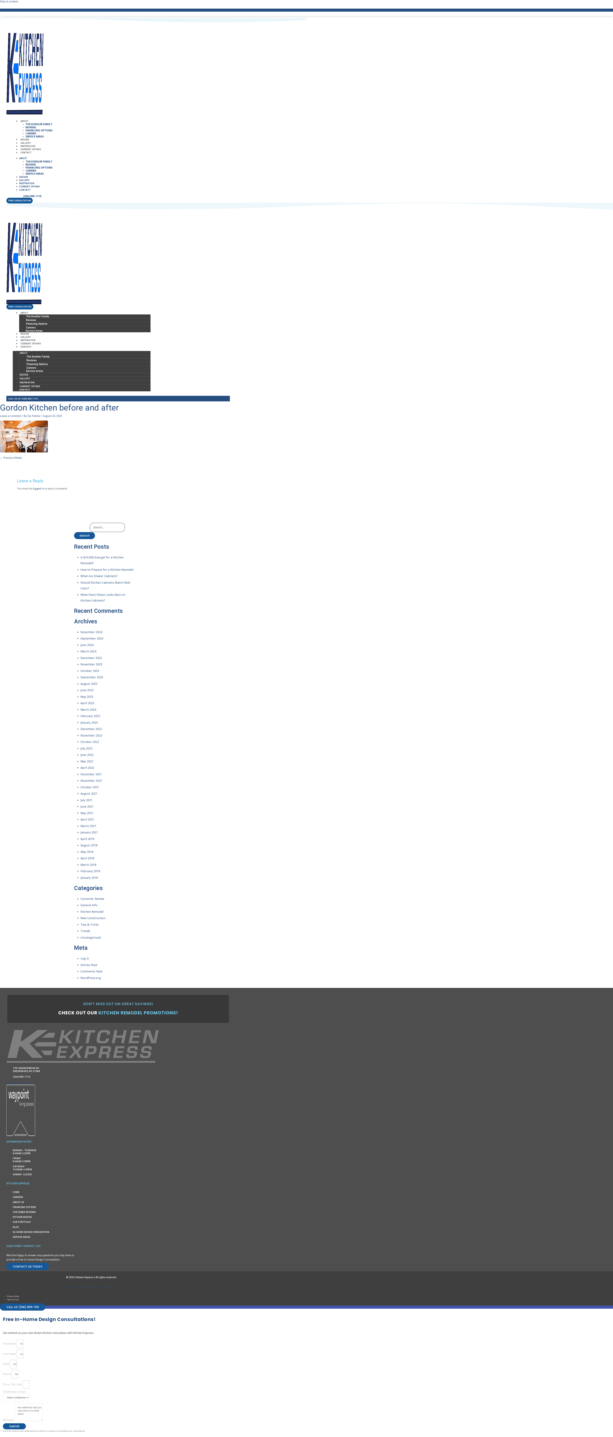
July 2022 (86, 748)
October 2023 (89, 671)
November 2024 (91, 632)
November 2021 (91, 780)
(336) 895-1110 (32, 196)
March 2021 (88, 826)
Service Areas (35, 136)
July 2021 (86, 800)
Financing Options (39, 130)
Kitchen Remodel (92, 912)
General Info (88, 905)
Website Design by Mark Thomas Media (91, 1286)
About (24, 121)
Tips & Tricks (89, 924)
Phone (7, 1374)
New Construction (92, 918)
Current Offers (29, 186)
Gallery (24, 180)
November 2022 (91, 735)
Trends (85, 931)
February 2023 (90, 716)
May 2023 (86, 697)
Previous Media (11, 457)
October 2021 (89, 787)
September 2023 (91, 677)
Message (8, 1420)
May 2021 (86, 813)
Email (6, 1364)
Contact (26, 152)
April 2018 (87, 858)
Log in (84, 958)
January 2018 (89, 878)
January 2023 (89, 722)
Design (23, 177)
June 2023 (87, 690)
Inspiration (26, 183)
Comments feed (91, 971)
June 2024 (87, 645)
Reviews (31, 127)
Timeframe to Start (14, 1391)
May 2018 (86, 852)
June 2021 (87, 806)
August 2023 (88, 684)
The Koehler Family (39, 124)
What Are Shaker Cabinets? (99, 576)
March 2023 (88, 709)
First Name (10, 1343)
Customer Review (92, 899)
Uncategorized (90, 937)
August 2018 (88, 845)
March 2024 (88, 651)
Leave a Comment (10, 416)
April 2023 (87, 703)
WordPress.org (90, 978)
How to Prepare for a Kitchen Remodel (106, 570)
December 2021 (91, 774)
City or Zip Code (13, 1384)
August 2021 (88, 793)
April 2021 (87, 819)
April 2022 (87, 768)
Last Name (9, 1354)
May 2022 (86, 761)
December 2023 (91, 658)
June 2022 (87, 755)
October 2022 (89, 742)
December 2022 (91, 729)
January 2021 (89, 832)
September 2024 (91, 638)
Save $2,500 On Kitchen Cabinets (91, 10)
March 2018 (88, 865)
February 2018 (90, 871)
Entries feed (88, 965)
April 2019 (87, 839)
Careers (31, 133)
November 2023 (91, 664)
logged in (38, 488)
